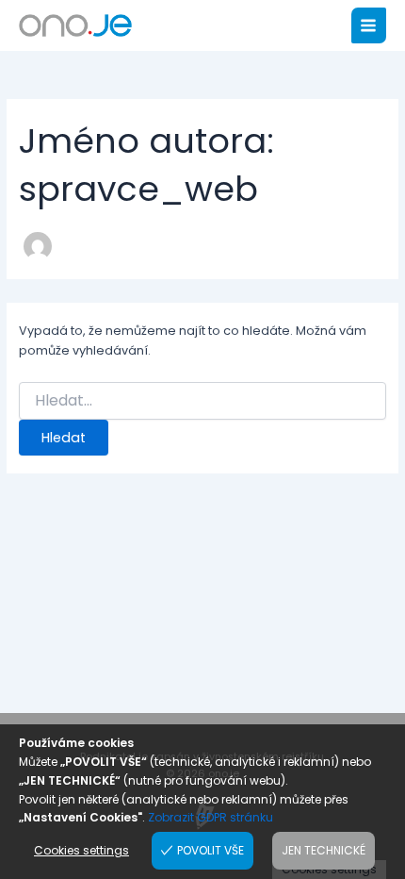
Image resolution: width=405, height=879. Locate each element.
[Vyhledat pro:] (203, 400)
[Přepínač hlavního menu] (368, 25)
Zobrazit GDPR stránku (210, 817)
